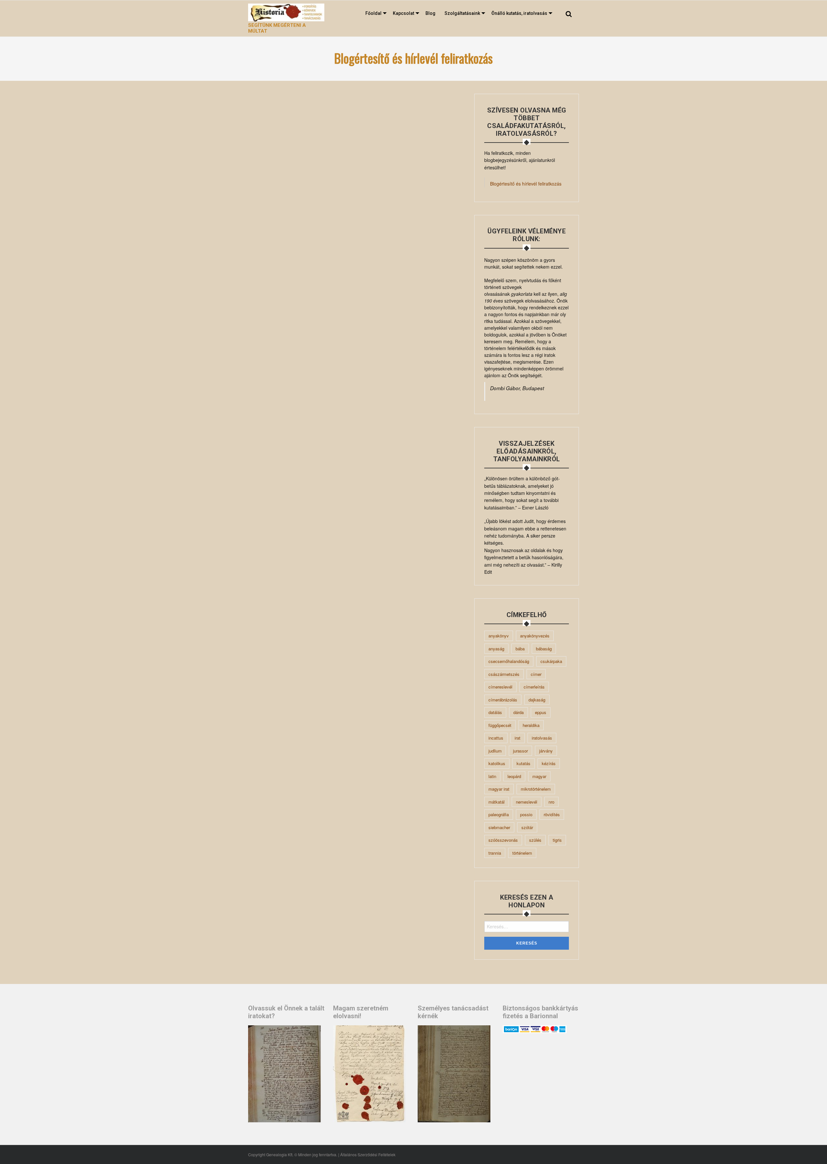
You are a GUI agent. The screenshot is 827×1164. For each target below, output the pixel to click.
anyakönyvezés (535, 636)
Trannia (494, 853)
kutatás (523, 763)
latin (492, 776)
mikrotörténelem (536, 789)
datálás (495, 712)
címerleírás (534, 687)
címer (536, 674)
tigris (557, 840)
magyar (539, 776)
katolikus (496, 763)
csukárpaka (551, 661)
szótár (527, 827)
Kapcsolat (403, 13)
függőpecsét (499, 725)
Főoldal (373, 13)
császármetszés (503, 674)
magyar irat (498, 789)
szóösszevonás (503, 840)
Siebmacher (499, 827)
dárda (518, 712)
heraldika (531, 725)
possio (526, 814)
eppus (540, 712)
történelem (522, 853)
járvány (546, 751)
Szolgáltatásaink (462, 13)
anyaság (496, 649)
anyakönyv (498, 636)
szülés (535, 840)
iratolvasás (542, 738)
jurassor (520, 751)
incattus (495, 738)
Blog (430, 13)
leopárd (514, 776)
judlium (495, 751)
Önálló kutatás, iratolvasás (519, 13)
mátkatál (496, 802)
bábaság (544, 649)
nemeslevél (526, 802)
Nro (551, 802)
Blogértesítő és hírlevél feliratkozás (525, 183)
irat (517, 738)
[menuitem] (374, 13)
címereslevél (500, 687)
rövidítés (552, 814)
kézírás (549, 763)
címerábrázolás (502, 700)
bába (520, 649)
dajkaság (537, 700)
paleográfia (498, 814)
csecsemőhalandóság (508, 661)
